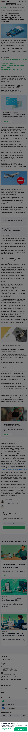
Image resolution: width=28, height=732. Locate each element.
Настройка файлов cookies (6, 729)
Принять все (21, 729)
